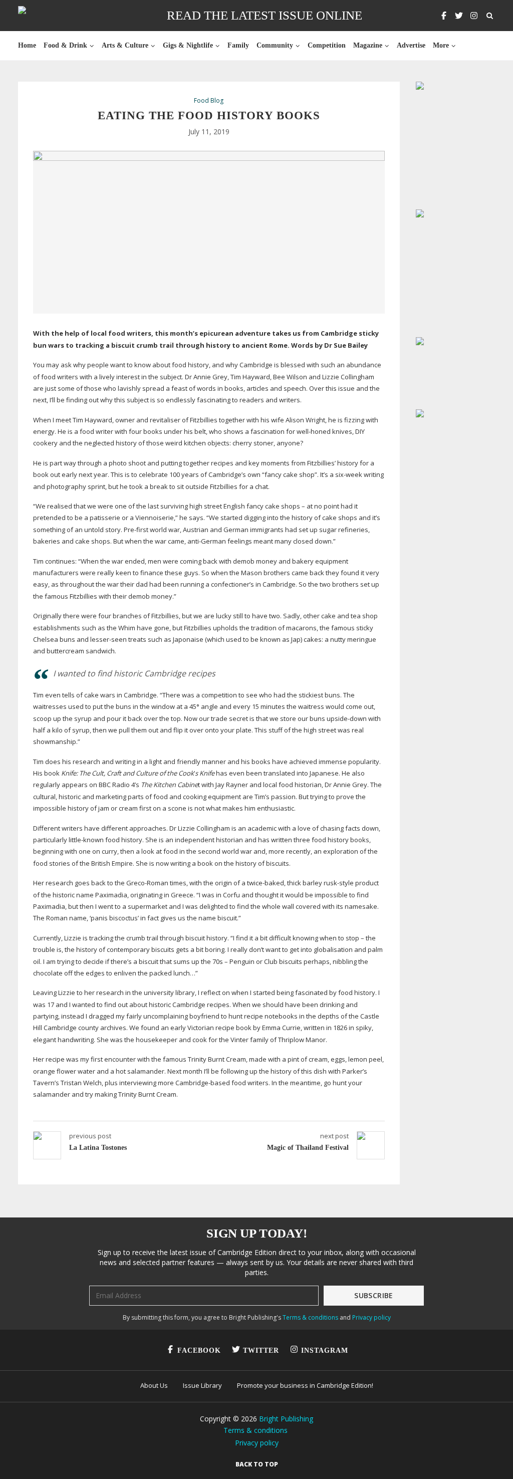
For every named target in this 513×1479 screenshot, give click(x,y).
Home (27, 45)
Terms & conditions (310, 1317)
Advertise (411, 45)
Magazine (367, 45)
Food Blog (208, 101)
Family (238, 45)
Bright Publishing (286, 1418)
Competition (327, 45)
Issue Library (202, 1385)
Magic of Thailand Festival (308, 1147)
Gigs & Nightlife (188, 45)
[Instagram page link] (474, 16)
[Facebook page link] (444, 16)
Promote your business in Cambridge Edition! (305, 1385)
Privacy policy (371, 1317)
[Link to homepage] (54, 15)
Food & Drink (65, 45)
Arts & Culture (125, 45)
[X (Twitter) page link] (459, 16)
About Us (154, 1385)
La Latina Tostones (98, 1147)
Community (274, 45)
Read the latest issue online (264, 15)
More (441, 45)
